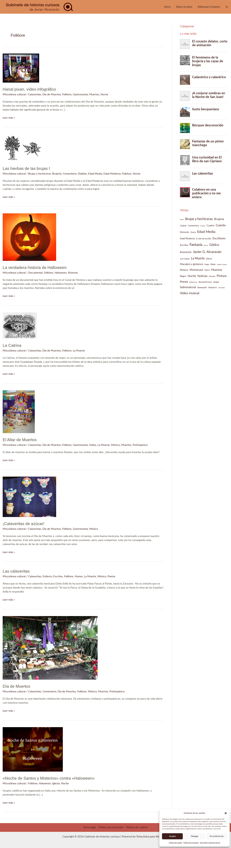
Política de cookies (175, 842)
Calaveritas (34, 94)
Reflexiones (193, 282)
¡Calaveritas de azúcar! (23, 523)
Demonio (184, 232)
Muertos (94, 94)
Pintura (221, 275)
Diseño (193, 232)
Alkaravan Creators (209, 6)
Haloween (61, 272)
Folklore (67, 94)
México (115, 445)
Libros (209, 259)
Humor (79, 576)
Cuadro (210, 225)
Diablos (82, 173)
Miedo (213, 264)
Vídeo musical (189, 293)
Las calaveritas (16, 571)
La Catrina (12, 345)
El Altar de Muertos (20, 440)
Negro (183, 276)
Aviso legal (89, 827)
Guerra (206, 245)
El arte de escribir (203, 239)
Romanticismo (205, 282)
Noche (104, 94)
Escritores (219, 238)
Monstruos (196, 269)
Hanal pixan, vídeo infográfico (29, 89)
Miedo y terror (222, 264)
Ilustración (186, 252)
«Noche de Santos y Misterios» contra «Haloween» (49, 778)
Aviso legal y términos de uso (210, 842)
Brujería (56, 173)
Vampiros (212, 287)
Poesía (111, 576)
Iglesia (56, 783)
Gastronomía (80, 94)
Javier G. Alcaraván (207, 252)
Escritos (58, 576)
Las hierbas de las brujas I (26, 168)
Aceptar (172, 836)
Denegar (194, 836)
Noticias (202, 276)
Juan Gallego (185, 259)
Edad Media (95, 173)
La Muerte (79, 350)
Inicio (167, 6)
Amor (182, 219)
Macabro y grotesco (191, 264)
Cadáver (183, 226)
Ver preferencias (216, 836)
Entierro (47, 576)
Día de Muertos (52, 94)
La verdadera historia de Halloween (35, 267)
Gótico (214, 245)
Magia (207, 264)
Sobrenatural (188, 287)
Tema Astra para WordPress (152, 836)
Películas (212, 276)
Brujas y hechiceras (39, 173)
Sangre (216, 282)
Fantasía (196, 245)
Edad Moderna (112, 173)
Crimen (202, 226)
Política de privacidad (191, 842)
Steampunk (202, 288)
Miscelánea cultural (14, 94)
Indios (92, 445)
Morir (207, 270)
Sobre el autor (184, 6)
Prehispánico (140, 445)
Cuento (221, 225)
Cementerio (70, 173)
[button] (225, 813)
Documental (35, 272)
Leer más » (9, 118)
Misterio (184, 270)
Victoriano (221, 287)
